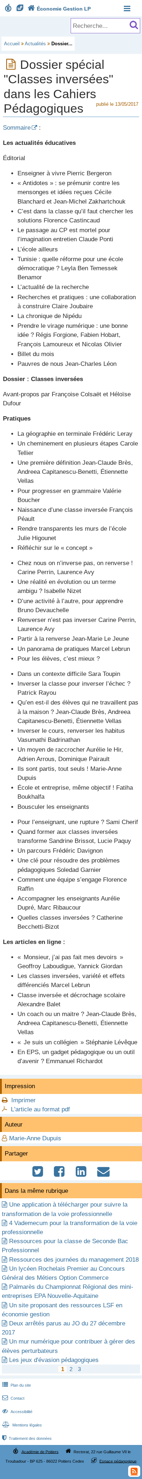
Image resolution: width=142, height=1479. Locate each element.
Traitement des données (27, 1438)
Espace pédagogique (118, 1461)
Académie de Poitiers (40, 1451)
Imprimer (23, 1100)
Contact (13, 1398)
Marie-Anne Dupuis (35, 1138)
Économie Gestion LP (59, 9)
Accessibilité (17, 1411)
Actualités (35, 43)
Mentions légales (22, 1425)
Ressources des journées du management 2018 (74, 1259)
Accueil (12, 43)
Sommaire (17, 127)
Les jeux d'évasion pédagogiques (54, 1360)
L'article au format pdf (40, 1109)
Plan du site (16, 1385)
